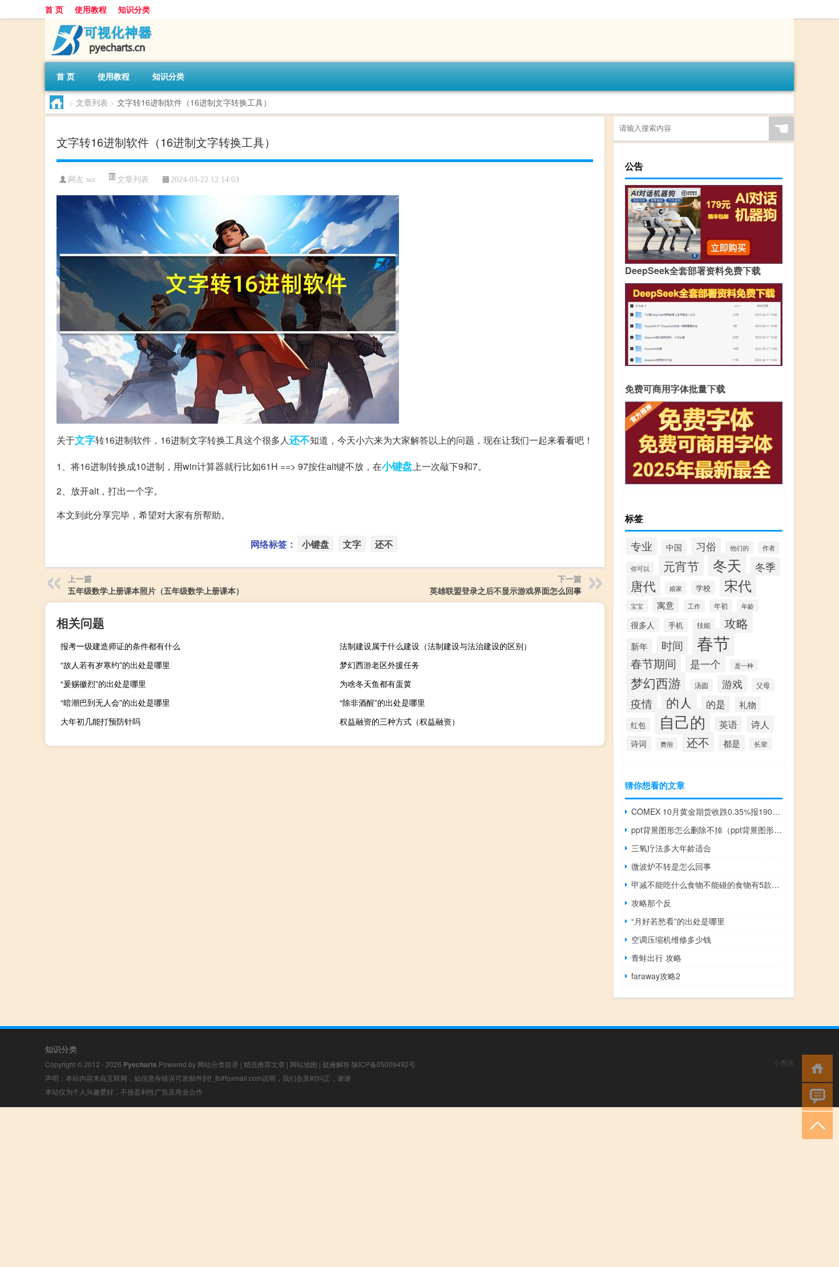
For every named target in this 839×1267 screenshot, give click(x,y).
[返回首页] (815, 1067)
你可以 (640, 568)
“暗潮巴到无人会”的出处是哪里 (115, 702)
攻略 (736, 623)
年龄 (747, 605)
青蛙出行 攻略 (656, 957)
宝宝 (637, 605)
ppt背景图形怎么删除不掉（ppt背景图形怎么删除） (706, 829)
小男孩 (783, 1062)
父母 (763, 685)
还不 (299, 439)
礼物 (747, 704)
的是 (715, 704)
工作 (694, 605)
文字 (85, 439)
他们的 (739, 547)
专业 (641, 545)
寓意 (665, 605)
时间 (672, 645)
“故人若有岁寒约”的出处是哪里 (115, 664)
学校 (703, 587)
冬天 (727, 564)
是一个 (705, 664)
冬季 (765, 566)
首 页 (54, 9)
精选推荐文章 (264, 1064)
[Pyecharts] (105, 22)
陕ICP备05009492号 (384, 1064)
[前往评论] (815, 1096)
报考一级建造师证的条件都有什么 (120, 645)
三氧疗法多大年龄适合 (671, 848)
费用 (666, 744)
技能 (704, 625)
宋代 (738, 585)
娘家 (675, 588)
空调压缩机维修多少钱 (671, 939)
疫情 (641, 703)
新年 (639, 646)
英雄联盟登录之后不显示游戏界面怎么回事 (506, 590)
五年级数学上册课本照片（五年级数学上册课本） (156, 590)
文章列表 (92, 102)
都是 (731, 743)
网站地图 (303, 1064)
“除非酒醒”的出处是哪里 (382, 702)
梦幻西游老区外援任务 (380, 664)
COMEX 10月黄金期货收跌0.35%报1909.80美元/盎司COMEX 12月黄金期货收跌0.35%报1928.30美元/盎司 (706, 811)
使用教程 (91, 9)
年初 (721, 605)
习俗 (706, 545)
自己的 (682, 721)
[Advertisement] (342, 1187)
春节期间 (653, 663)
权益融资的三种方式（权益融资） (399, 721)
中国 (674, 547)
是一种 (744, 665)
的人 (679, 702)
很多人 (643, 624)
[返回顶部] (815, 1124)
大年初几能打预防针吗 (100, 721)
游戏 (732, 684)
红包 (638, 724)
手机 (675, 625)
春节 (713, 642)
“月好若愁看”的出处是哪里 (678, 921)
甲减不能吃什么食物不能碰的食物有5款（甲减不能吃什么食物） (706, 884)
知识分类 (134, 9)
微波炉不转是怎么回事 (671, 866)
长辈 (761, 744)
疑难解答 (336, 1064)
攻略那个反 (651, 902)
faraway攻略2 (655, 976)
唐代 (643, 585)
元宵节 (681, 565)
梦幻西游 (656, 682)
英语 (728, 724)
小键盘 (397, 465)
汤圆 (701, 685)
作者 (769, 547)
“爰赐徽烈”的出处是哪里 (103, 683)
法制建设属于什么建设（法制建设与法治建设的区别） (435, 645)
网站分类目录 (218, 1064)
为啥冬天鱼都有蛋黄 (376, 683)
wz (90, 179)
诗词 (639, 743)
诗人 (760, 724)
